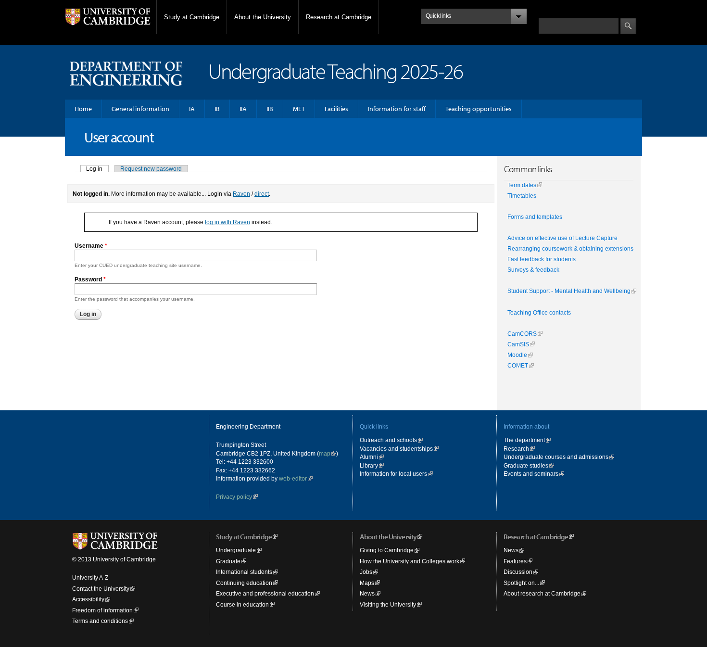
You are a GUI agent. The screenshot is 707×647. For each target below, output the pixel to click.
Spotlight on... (521, 583)
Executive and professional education (265, 593)
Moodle (517, 355)
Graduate (228, 561)
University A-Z (90, 577)
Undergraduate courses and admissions (556, 457)
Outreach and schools (388, 440)
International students (244, 572)
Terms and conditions (100, 621)
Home (83, 108)
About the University (262, 17)
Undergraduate (236, 550)
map (324, 453)
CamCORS (522, 333)
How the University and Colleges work (409, 561)
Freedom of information (102, 610)
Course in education (242, 604)
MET (299, 108)
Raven (241, 193)
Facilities (336, 108)
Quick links (374, 426)
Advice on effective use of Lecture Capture (562, 238)
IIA (243, 108)
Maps (367, 583)
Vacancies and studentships (396, 448)
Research (516, 448)
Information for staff (397, 108)
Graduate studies (526, 465)
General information (140, 108)
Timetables (521, 195)
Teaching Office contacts (539, 312)
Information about (526, 426)
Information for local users (393, 473)
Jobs (366, 572)
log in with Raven (227, 222)
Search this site (559, 13)
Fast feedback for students (541, 259)
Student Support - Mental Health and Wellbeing (569, 291)
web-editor (293, 478)
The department (524, 440)
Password (90, 279)
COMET (517, 365)
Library (369, 465)
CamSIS (518, 344)
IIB (269, 108)
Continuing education (244, 583)
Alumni (369, 457)
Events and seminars (531, 473)
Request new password (151, 168)
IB (217, 108)
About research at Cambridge (542, 593)
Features (515, 561)
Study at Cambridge (191, 17)
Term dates (521, 185)
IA (192, 108)
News (367, 593)
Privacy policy (234, 497)
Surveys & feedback (533, 269)
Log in (97, 168)
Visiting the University (388, 604)
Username (91, 245)
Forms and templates (534, 217)
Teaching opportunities (478, 108)
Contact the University (100, 588)
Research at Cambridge (338, 17)
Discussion (518, 572)
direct (261, 193)
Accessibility (88, 599)
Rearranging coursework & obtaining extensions (570, 248)
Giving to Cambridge (387, 550)
